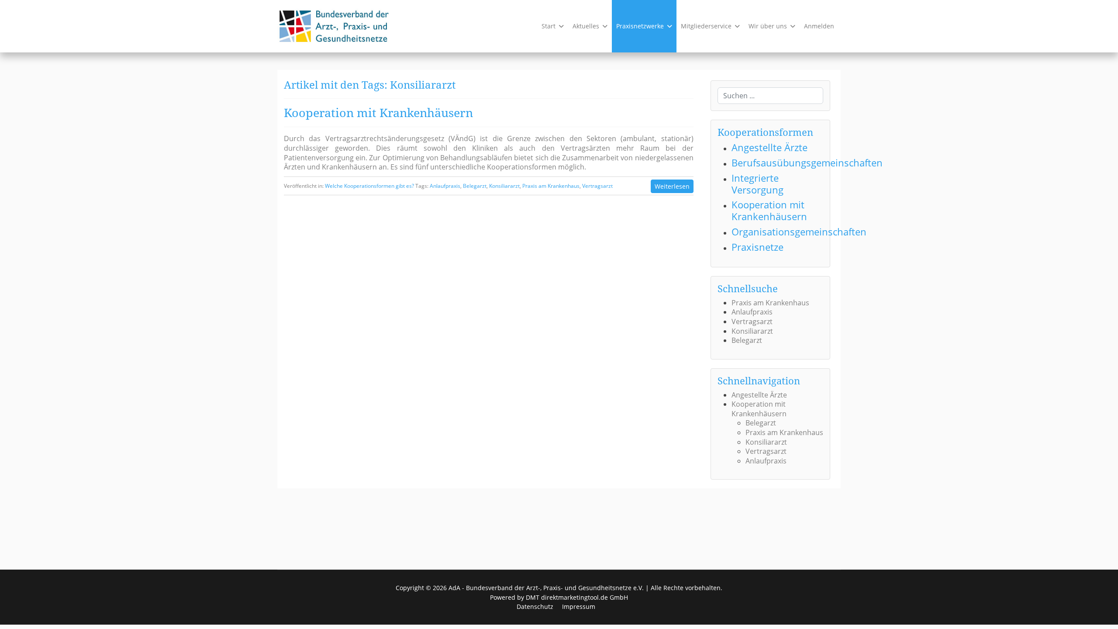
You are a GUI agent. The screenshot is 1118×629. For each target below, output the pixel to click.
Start (549, 26)
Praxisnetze (757, 247)
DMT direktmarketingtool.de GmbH (577, 597)
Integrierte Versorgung (757, 184)
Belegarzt (475, 186)
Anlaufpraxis (445, 186)
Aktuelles (586, 26)
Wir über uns (768, 26)
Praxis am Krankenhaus (551, 186)
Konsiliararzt (504, 186)
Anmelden (819, 26)
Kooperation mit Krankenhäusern (378, 112)
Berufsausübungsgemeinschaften (807, 162)
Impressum (578, 606)
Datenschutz (535, 606)
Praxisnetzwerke (640, 26)
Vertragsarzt (597, 186)
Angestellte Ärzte (769, 147)
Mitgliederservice (706, 26)
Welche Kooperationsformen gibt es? (369, 186)
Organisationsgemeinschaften (799, 231)
